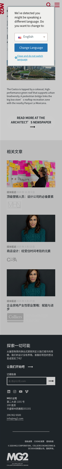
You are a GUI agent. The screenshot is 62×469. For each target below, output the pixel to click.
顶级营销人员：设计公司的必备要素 (30, 196)
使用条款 (50, 441)
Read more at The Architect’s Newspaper (31, 120)
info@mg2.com (15, 418)
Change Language (31, 47)
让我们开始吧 (16, 366)
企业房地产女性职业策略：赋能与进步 (30, 307)
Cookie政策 (39, 441)
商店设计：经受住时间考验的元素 (29, 251)
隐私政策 (28, 441)
